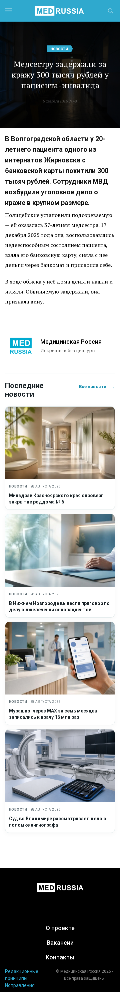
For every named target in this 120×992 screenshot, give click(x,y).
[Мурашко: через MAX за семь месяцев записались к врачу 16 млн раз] (60, 658)
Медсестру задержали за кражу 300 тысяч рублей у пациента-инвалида (60, 75)
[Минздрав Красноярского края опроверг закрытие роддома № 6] (60, 443)
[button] (110, 12)
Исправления (20, 985)
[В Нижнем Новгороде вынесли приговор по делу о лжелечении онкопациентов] (60, 550)
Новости (59, 49)
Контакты (60, 957)
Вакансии (60, 942)
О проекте (60, 927)
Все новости (97, 386)
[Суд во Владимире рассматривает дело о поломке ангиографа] (60, 765)
